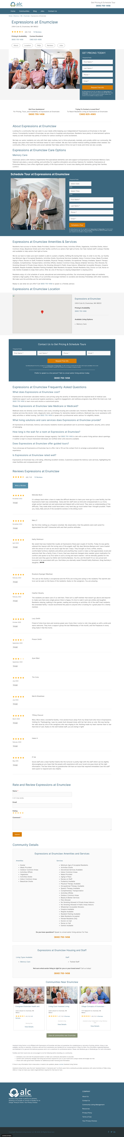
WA (21, 16)
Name (15, 791)
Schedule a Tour (77, 225)
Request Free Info (97, 87)
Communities (24, 11)
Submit (17, 834)
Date (70, 187)
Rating (15, 811)
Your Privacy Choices (89, 1121)
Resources (86, 1109)
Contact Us (52, 11)
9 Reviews (67, 1016)
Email (15, 802)
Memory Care (25, 962)
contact (61, 1064)
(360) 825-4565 (36, 39)
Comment (17, 817)
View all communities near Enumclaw (62, 1035)
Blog (35, 11)
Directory (16, 16)
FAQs (39, 45)
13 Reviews (37, 32)
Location (27, 45)
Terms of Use (106, 91)
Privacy (16, 1102)
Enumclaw (27, 16)
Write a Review (20, 485)
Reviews (50, 45)
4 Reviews (100, 1016)
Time (70, 194)
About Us (85, 1096)
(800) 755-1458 (17, 39)
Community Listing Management (93, 1105)
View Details (29, 1027)
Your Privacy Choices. (31, 1102)
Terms (22, 1102)
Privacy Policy (85, 92)
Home (13, 11)
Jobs (42, 11)
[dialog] (6, 1135)
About (16, 45)
